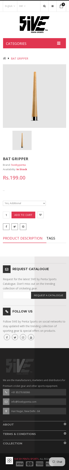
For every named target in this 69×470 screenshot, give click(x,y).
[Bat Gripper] (22, 140)
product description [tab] (23, 238)
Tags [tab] (50, 238)
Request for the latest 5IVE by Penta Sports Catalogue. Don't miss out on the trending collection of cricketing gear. (30, 283)
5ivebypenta (18, 165)
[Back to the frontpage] (4, 58)
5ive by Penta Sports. (26, 459)
